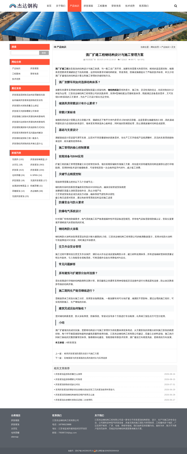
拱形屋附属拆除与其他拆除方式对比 (28, 127)
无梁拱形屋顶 (20, 196)
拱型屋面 (18, 180)
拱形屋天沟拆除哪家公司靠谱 (25, 111)
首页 (49, 6)
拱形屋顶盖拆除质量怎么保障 (68, 374)
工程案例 (102, 6)
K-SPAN (36, 175)
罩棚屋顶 (18, 191)
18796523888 (64, 424)
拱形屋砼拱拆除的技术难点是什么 (27, 143)
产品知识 (74, 6)
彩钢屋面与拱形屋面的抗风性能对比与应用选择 (85, 358)
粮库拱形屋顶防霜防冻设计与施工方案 (81, 353)
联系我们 (144, 6)
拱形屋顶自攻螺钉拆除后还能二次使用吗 (73, 400)
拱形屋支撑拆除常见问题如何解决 (27, 133)
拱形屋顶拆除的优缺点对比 (67, 384)
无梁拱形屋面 (38, 180)
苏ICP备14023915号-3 (84, 451)
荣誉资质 (116, 6)
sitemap (14, 437)
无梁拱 (18, 159)
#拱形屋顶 (71, 342)
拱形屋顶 (37, 164)
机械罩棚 (36, 186)
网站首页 (155, 47)
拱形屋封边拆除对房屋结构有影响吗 (28, 122)
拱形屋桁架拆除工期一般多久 (25, 138)
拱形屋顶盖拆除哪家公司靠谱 (68, 379)
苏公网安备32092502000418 (107, 451)
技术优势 (130, 6)
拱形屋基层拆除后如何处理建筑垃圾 (28, 95)
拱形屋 (18, 170)
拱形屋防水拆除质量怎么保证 (25, 105)
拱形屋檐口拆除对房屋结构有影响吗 (28, 116)
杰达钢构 (36, 191)
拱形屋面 (88, 6)
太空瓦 (17, 164)
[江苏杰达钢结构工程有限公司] (23, 5)
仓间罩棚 (18, 175)
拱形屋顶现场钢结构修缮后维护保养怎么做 (74, 395)
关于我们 (60, 6)
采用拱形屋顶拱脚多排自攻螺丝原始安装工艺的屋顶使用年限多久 (85, 389)
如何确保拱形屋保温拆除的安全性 (27, 100)
